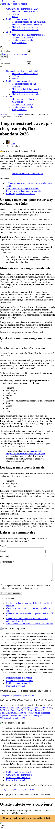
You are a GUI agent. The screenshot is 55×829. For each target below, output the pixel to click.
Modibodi (45, 713)
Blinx (30, 715)
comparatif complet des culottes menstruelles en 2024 (25, 452)
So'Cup (19, 707)
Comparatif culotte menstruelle (19, 680)
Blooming (11, 713)
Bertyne (38, 710)
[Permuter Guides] (49, 97)
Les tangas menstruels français (20, 193)
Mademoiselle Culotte (9, 718)
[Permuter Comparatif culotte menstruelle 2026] (49, 71)
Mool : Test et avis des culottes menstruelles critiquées (29, 623)
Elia (50, 707)
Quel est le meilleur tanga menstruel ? (23, 191)
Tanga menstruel (19, 42)
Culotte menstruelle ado (22, 40)
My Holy (43, 707)
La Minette (5, 710)
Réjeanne (4, 715)
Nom (3, 546)
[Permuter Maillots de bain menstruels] (49, 81)
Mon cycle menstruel (15, 686)
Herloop (13, 715)
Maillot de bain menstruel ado (25, 27)
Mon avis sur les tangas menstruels (22, 188)
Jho (18, 710)
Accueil (3, 114)
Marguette (22, 713)
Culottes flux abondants (22, 37)
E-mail (4, 551)
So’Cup (15, 14)
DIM (23, 718)
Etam (13, 710)
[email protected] (6, 695)
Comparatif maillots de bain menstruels (29, 22)
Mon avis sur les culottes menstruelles (28, 35)
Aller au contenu (7, 1)
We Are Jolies (34, 713)
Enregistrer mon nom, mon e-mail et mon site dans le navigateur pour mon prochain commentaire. (25, 586)
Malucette (22, 715)
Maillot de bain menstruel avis (25, 29)
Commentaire (7, 562)
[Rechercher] (1, 48)
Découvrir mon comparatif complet (27, 173)
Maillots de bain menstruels (18, 683)
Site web (4, 556)
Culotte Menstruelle (15, 114)
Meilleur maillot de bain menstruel (27, 24)
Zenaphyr (38, 715)
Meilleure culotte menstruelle (25, 11)
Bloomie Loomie (30, 707)
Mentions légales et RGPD (24, 695)
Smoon (15, 16)
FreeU (24, 710)
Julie (13, 143)
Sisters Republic (7, 707)
